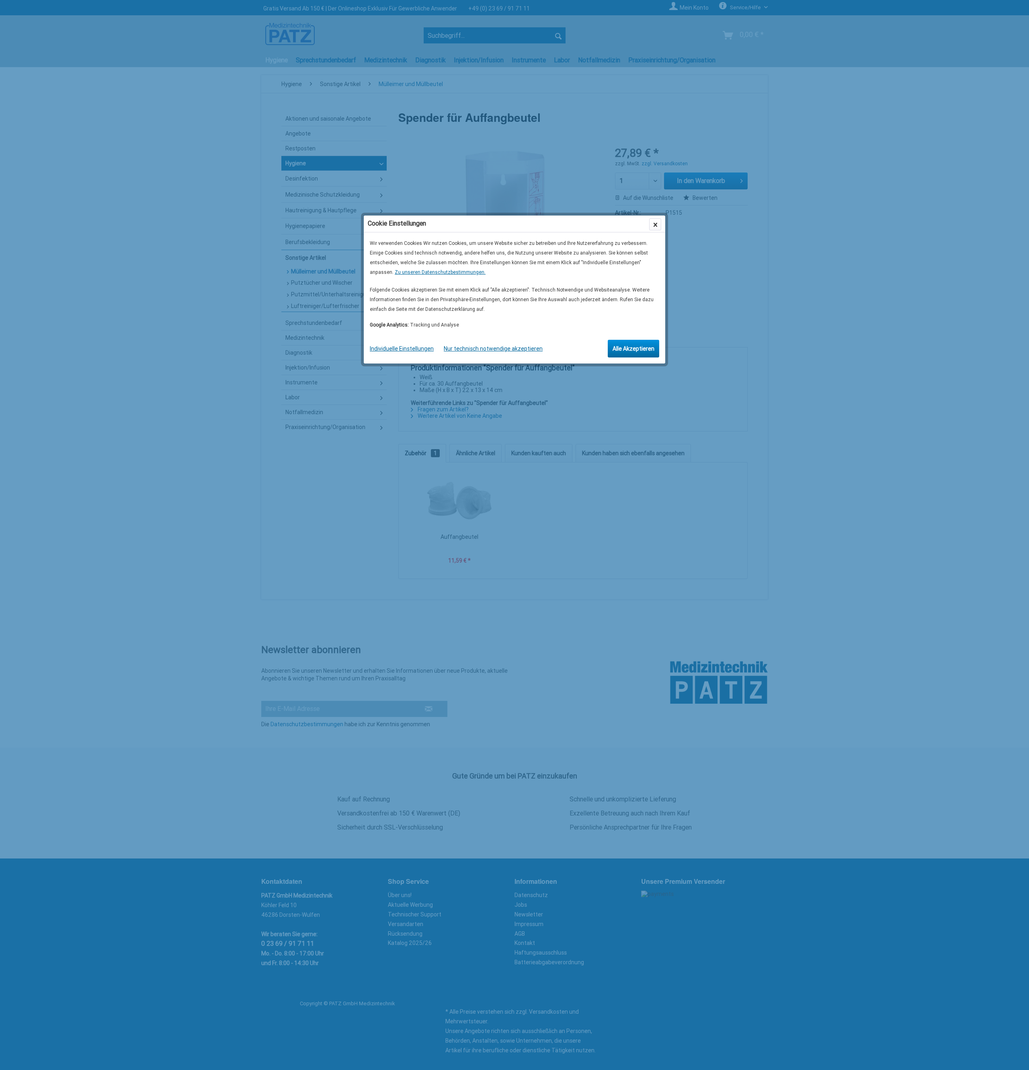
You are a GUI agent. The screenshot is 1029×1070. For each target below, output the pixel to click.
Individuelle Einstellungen (402, 348)
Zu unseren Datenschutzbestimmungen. (440, 272)
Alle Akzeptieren (633, 348)
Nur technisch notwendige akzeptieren (493, 348)
